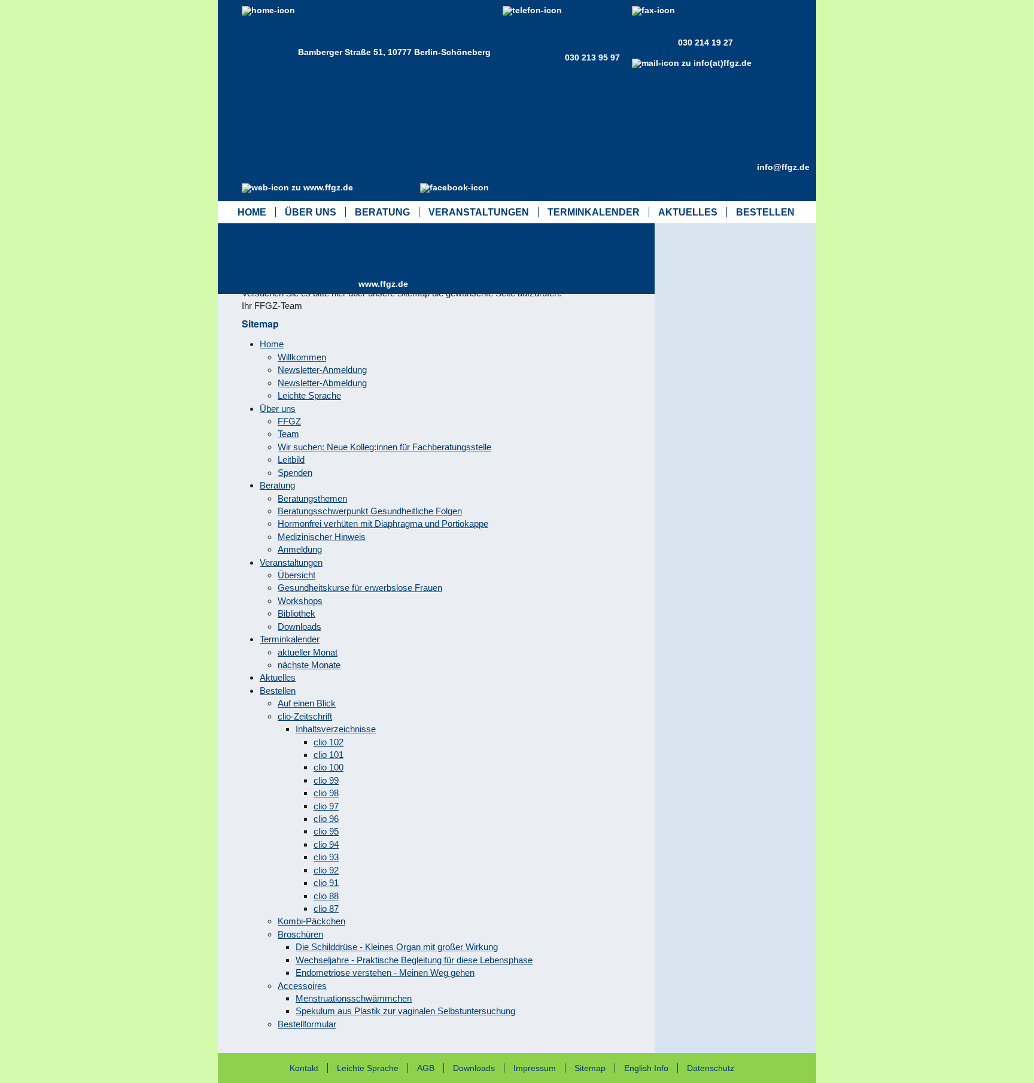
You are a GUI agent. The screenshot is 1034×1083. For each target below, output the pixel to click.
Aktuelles (687, 212)
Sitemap (590, 1068)
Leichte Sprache (368, 1068)
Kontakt (304, 1068)
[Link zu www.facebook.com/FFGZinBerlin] (457, 243)
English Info (646, 1068)
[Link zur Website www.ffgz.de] (300, 284)
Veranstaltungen (478, 212)
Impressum (534, 1068)
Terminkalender (594, 212)
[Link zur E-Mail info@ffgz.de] (694, 167)
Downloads (474, 1068)
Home (252, 212)
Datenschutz (710, 1068)
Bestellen (765, 212)
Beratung (382, 212)
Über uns (310, 212)
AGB (425, 1068)
